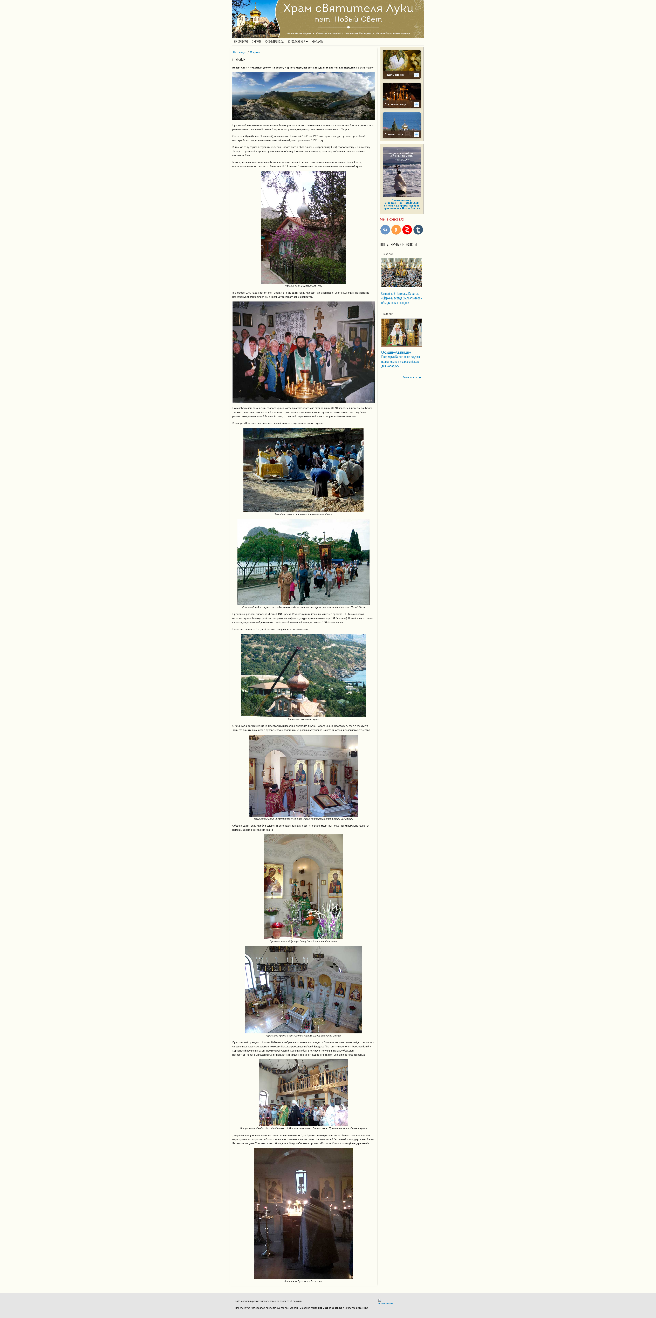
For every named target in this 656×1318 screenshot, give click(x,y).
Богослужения (296, 41)
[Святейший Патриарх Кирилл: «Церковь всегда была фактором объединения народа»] (401, 272)
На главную (241, 41)
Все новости (410, 377)
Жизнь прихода (274, 41)
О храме (256, 41)
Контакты (317, 41)
